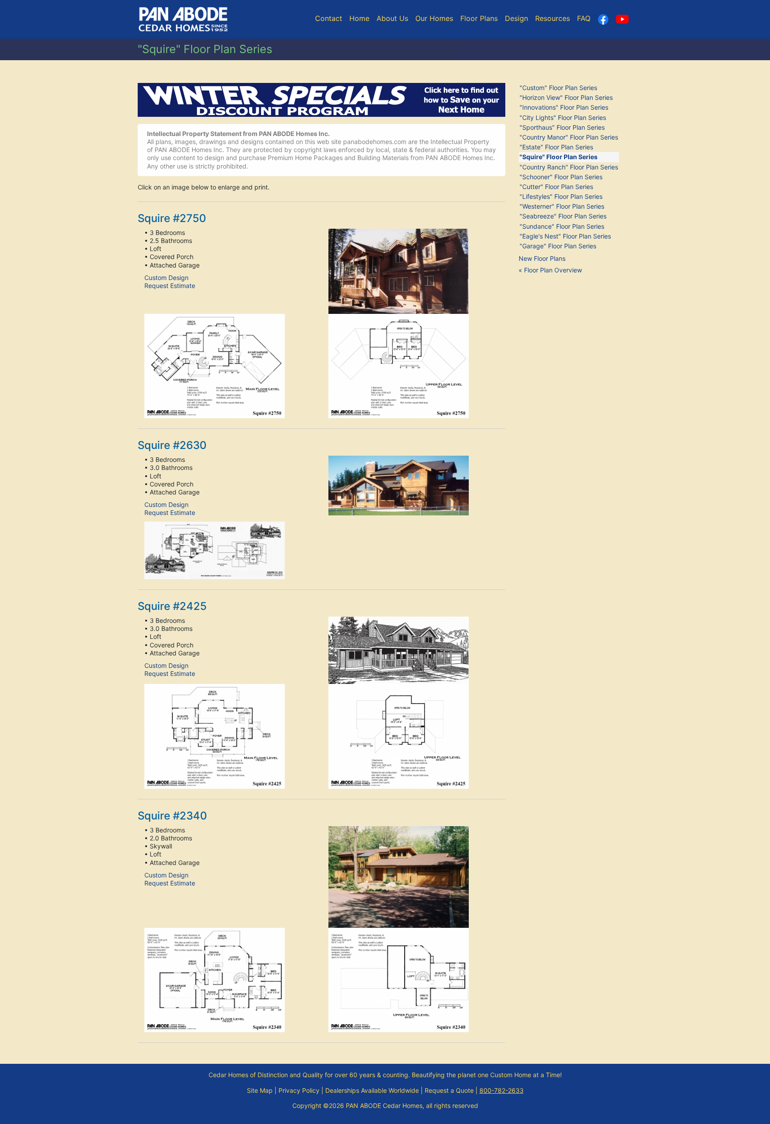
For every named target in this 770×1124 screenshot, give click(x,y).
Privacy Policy (299, 1090)
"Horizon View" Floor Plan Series (566, 97)
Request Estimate (169, 285)
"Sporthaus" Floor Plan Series (562, 127)
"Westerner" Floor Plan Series (562, 206)
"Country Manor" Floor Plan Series (569, 137)
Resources (552, 18)
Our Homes (434, 18)
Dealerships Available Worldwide (372, 1090)
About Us (392, 18)
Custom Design (166, 277)
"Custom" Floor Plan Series (558, 87)
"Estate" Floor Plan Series (556, 147)
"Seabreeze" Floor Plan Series (563, 216)
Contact (328, 18)
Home (359, 18)
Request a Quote (449, 1090)
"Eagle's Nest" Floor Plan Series (565, 236)
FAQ (583, 18)
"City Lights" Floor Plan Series (563, 117)
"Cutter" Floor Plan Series (556, 186)
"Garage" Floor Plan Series (558, 246)
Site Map (260, 1090)
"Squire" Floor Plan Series (559, 157)
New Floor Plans (542, 258)
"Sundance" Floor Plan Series (562, 226)
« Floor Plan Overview (550, 270)
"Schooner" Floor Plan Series (561, 177)
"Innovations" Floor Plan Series (564, 107)
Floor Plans (479, 18)
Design (516, 18)
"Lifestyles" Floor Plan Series (561, 196)
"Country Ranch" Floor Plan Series (569, 167)
